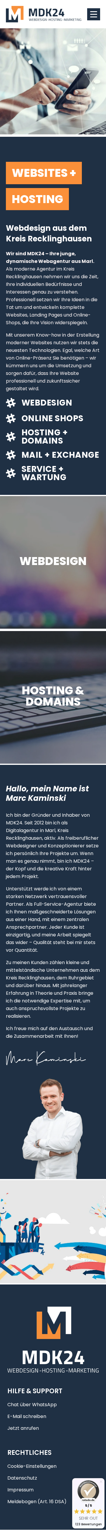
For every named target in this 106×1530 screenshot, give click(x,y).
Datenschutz (22, 1478)
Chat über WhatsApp (32, 1404)
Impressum (20, 1490)
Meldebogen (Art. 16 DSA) (37, 1501)
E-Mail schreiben (26, 1416)
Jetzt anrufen (23, 1428)
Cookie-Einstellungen (32, 1466)
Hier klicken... (53, 579)
